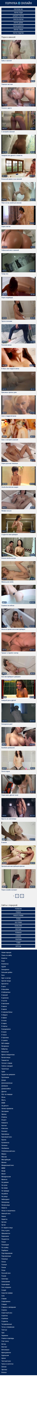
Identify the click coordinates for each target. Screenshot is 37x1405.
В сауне (3, 1032)
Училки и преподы (7, 1338)
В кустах (4, 1001)
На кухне (4, 1185)
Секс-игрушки (6, 1287)
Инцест (3, 1120)
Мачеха (3, 1162)
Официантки (5, 1233)
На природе (5, 1191)
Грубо (3, 1072)
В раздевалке (6, 1029)
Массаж (4, 1157)
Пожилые (4, 1259)
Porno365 (18, 909)
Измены (4, 1117)
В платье (4, 1026)
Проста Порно (18, 19)
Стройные (4, 1318)
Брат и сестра (6, 978)
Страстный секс (6, 1313)
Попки (3, 1262)
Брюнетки (4, 984)
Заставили (5, 1111)
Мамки (3, 1154)
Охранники (5, 1236)
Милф (3, 1171)
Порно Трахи (18, 30)
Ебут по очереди (6, 1094)
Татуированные (6, 1324)
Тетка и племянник (7, 1327)
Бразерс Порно (18, 16)
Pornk (18, 919)
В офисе (4, 1018)
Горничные (5, 1069)
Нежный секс (6, 1213)
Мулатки (4, 1179)
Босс (3, 975)
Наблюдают (5, 1199)
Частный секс (6, 1361)
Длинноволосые (6, 1083)
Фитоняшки (5, 1350)
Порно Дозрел (18, 26)
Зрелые (3, 1114)
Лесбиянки (5, 1148)
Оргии (3, 1225)
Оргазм (3, 1222)
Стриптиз (4, 1316)
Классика (4, 1128)
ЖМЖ (3, 1103)
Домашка (4, 1086)
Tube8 (18, 943)
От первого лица (7, 1228)
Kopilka (18, 946)
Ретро (3, 1270)
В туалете (4, 1040)
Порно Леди (18, 13)
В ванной (4, 995)
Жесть (3, 1100)
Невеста (4, 1208)
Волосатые (5, 1052)
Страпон (4, 1310)
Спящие (4, 1304)
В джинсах (5, 998)
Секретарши (5, 1284)
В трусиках (5, 1037)
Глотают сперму (6, 1063)
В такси (4, 1035)
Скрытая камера (7, 1293)
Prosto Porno (18, 915)
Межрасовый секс (7, 1165)
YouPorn (18, 939)
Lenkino (18, 936)
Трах (2, 1333)
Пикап (3, 1242)
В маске (4, 1006)
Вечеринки (5, 1046)
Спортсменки (5, 1301)
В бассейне (5, 989)
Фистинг (4, 1347)
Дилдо (3, 1080)
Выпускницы (5, 1057)
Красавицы (5, 1134)
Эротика (4, 1369)
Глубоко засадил (7, 1066)
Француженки (6, 1352)
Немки (3, 1216)
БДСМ (3, 967)
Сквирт (3, 1290)
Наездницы (5, 1202)
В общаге (4, 1015)
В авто (3, 986)
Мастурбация (5, 1160)
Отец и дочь (5, 1230)
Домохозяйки (6, 1089)
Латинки (4, 1145)
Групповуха (5, 1077)
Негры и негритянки (8, 1211)
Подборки (4, 1250)
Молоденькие (6, 1177)
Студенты (4, 1321)
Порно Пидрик (18, 33)
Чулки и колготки (7, 1364)
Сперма (3, 1299)
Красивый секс (6, 1137)
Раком (3, 1267)
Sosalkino (18, 926)
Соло (3, 1296)
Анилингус (5, 964)
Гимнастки (5, 1060)
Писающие (5, 1245)
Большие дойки (6, 972)
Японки (3, 1372)
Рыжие (3, 1276)
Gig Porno (18, 922)
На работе (4, 1194)
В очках (3, 1020)
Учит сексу (5, 1341)
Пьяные (4, 1264)
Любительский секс (8, 1151)
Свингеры (4, 1279)
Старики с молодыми (8, 1307)
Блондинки (5, 969)
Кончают (4, 1131)
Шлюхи (3, 1367)
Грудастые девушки (8, 1074)
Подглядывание (6, 1253)
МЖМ (3, 1168)
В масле (4, 1009)
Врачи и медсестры (8, 1055)
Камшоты (4, 1123)
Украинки (4, 1335)
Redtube (18, 929)
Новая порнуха (6, 952)
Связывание (5, 1282)
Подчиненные (6, 1256)
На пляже (4, 1188)
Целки (3, 1358)
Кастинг (4, 1125)
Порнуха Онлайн (18, 3)
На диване (5, 1182)
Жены (3, 1097)
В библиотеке (5, 992)
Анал (3, 961)
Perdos (18, 912)
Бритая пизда (6, 981)
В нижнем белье (6, 1012)
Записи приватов (7, 1108)
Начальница (5, 1205)
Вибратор (4, 1049)
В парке (4, 1023)
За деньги (4, 1106)
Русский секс (6, 1273)
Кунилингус (5, 1142)
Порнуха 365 (18, 9)
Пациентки (5, 1239)
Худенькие (5, 1355)
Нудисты (4, 1219)
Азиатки (4, 958)
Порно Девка (18, 23)
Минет (3, 1174)
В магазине (5, 1003)
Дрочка (3, 1091)
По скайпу (4, 1247)
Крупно (3, 1140)
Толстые (4, 1330)
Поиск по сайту (6, 955)
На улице (4, 1196)
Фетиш (3, 1344)
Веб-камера (5, 1043)
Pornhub (18, 933)
